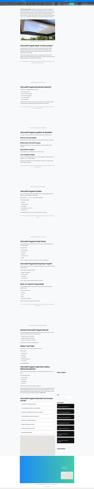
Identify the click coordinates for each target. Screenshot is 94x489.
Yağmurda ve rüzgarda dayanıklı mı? (28, 420)
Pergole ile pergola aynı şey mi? (28, 424)
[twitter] (27, 6)
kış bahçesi (26, 158)
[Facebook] (25, 6)
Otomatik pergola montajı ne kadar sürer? (30, 416)
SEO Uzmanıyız (48, 486)
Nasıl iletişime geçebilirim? (26, 432)
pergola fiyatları (30, 197)
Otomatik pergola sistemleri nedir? (28, 404)
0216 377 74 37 (71, 0)
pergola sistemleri (23, 16)
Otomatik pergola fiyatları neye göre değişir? (30, 408)
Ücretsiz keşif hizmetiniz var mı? (28, 428)
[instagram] (28, 6)
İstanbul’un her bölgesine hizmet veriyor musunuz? (32, 412)
